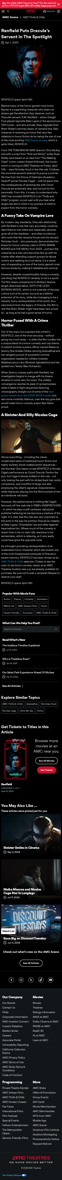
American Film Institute (46, 1129)
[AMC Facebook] (11, 980)
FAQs (5, 1012)
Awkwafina (31, 704)
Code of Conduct (12, 1075)
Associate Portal (11, 1040)
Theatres (38, 1007)
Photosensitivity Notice (46, 1139)
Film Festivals (10, 1115)
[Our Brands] (31, 1159)
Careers (6, 1035)
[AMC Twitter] (31, 980)
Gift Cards (38, 1101)
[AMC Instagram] (21, 980)
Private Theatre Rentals (15, 1087)
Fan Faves (8, 1106)
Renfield (6, 784)
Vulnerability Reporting (15, 1044)
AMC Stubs (39, 1087)
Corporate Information (15, 1016)
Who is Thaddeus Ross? (16, 658)
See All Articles (11, 685)
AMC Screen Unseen (14, 1101)
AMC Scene (10, 17)
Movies (37, 1002)
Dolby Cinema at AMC (46, 1021)
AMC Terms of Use (13, 1062)
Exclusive (28, 612)
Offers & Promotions (44, 1092)
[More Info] (14, 788)
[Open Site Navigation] (3, 11)
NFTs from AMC (42, 1115)
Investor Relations (12, 1026)
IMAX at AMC (41, 1016)
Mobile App (39, 1120)
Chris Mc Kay (26, 710)
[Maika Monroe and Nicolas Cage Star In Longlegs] (31, 880)
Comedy (29, 599)
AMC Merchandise (44, 1111)
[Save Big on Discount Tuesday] (31, 926)
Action (7, 599)
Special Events (10, 1120)
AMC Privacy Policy (13, 1057)
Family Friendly (11, 612)
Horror (44, 606)
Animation (42, 599)
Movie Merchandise (44, 1106)
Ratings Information (44, 1012)
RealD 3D (38, 1030)
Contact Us (8, 1007)
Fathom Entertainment (15, 1125)
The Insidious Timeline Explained (21, 645)
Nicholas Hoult (48, 704)
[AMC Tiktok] (41, 980)
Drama (17, 599)
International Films (12, 1111)
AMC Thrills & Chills (34, 17)
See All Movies (46, 760)
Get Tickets (47, 770)
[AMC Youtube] (50, 980)
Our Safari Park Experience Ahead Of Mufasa (28, 672)
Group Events (40, 1097)
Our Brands (8, 1002)
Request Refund (42, 1143)
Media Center (10, 1030)
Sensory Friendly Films (15, 1137)
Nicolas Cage (9, 710)
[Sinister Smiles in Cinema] (31, 835)
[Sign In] (59, 11)
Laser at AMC (40, 1040)
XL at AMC (39, 1035)
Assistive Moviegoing (45, 1134)
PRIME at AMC (41, 1026)
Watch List (9, 606)
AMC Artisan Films (27, 606)
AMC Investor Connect (15, 1021)
